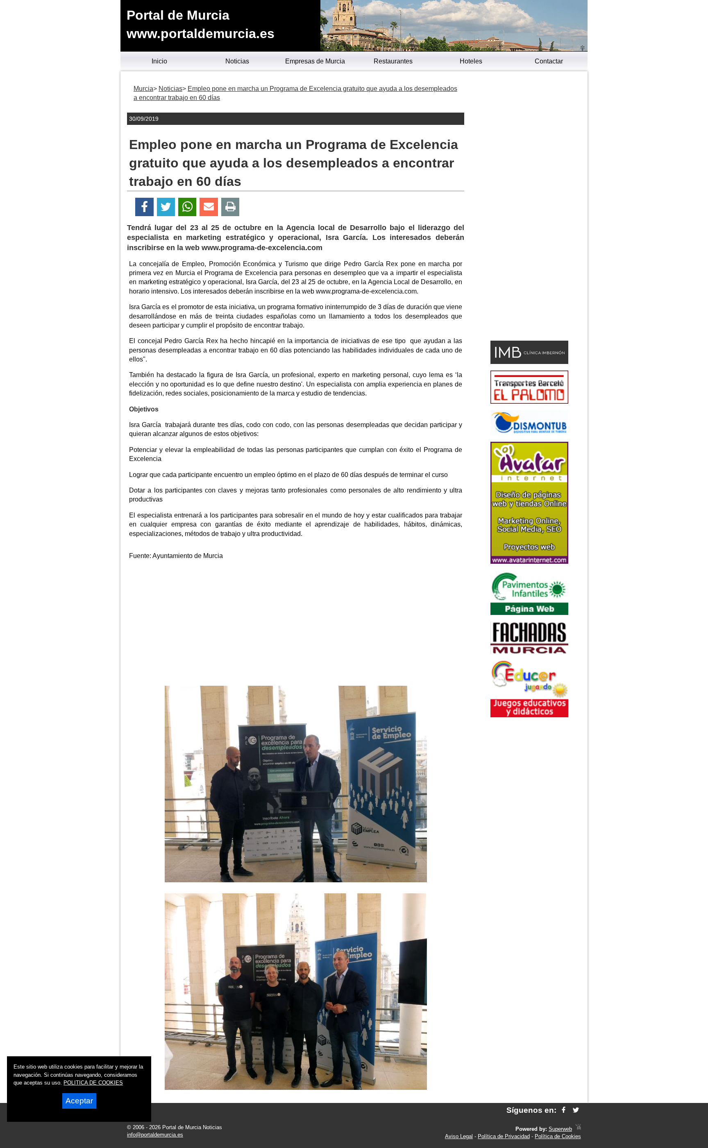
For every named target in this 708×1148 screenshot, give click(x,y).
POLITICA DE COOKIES (93, 1083)
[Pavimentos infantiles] (529, 612)
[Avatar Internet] (529, 561)
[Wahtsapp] (187, 207)
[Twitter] (166, 207)
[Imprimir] (230, 207)
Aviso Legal (459, 1136)
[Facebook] (144, 207)
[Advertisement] (296, 624)
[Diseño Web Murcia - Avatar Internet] (578, 1129)
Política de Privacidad (504, 1136)
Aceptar (79, 1100)
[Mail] (209, 207)
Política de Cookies (558, 1136)
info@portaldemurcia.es (155, 1135)
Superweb (560, 1129)
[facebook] (563, 1110)
